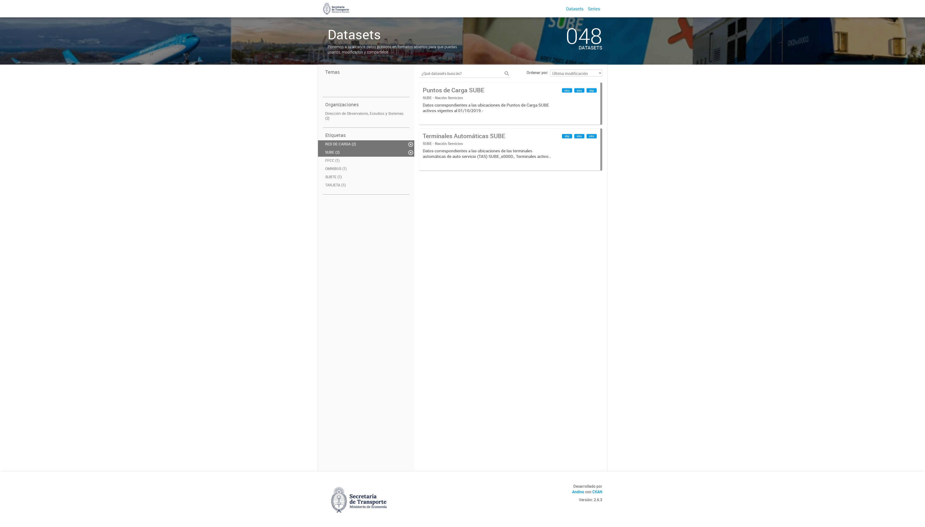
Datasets (574, 9)
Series (594, 9)
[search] (507, 73)
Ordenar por (537, 72)
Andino (578, 491)
